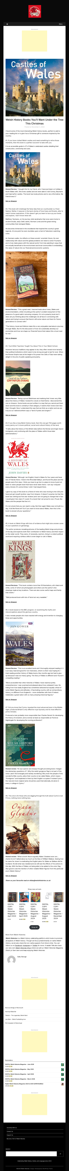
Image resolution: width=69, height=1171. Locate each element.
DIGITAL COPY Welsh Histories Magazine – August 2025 (46, 911)
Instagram (26, 945)
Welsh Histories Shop (23, 948)
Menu (60, 24)
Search (8, 1149)
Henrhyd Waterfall (10, 1011)
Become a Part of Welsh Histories (16, 1138)
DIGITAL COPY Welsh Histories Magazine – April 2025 (23, 910)
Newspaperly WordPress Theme (44, 1168)
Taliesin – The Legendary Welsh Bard (16, 1015)
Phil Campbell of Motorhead (13, 1023)
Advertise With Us (12, 1127)
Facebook (18, 945)
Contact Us (10, 1131)
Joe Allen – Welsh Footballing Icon (15, 1019)
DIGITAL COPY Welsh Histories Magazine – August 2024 (35, 911)
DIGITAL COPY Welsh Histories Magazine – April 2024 (12, 910)
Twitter (35, 945)
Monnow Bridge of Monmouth (14, 1008)
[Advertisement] (34, 41)
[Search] (60, 1153)
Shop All (34, 927)
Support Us (10, 1135)
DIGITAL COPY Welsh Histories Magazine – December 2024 (58, 911)
